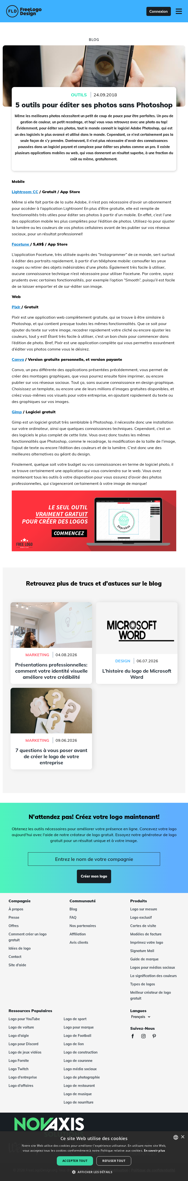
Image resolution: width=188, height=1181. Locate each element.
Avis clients (79, 942)
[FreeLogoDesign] (41, 11)
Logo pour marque (79, 1027)
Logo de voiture (21, 1027)
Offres (14, 926)
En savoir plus (154, 1150)
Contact (15, 957)
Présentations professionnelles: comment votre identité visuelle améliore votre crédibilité (51, 611)
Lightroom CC (25, 191)
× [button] (182, 1137)
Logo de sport (75, 1019)
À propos (16, 909)
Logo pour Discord (23, 1044)
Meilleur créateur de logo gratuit (150, 995)
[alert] (94, 1156)
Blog (73, 909)
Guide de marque (144, 959)
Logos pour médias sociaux (152, 967)
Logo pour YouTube (24, 1019)
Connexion (158, 11)
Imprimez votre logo (146, 942)
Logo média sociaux (80, 1069)
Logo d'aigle (19, 1035)
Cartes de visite (143, 926)
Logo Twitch (18, 1069)
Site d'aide (17, 965)
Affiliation (78, 934)
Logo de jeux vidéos (25, 1052)
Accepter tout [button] (74, 1161)
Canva (18, 359)
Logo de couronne (78, 1060)
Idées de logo (20, 948)
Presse (14, 917)
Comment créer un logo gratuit (28, 937)
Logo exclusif (141, 917)
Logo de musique (78, 1094)
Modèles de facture (146, 934)
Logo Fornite (19, 1060)
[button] (94, 1172)
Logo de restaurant (79, 1085)
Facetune (21, 244)
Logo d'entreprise (23, 1077)
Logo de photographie (82, 1077)
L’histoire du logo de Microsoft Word (137, 605)
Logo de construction (80, 1052)
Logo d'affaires (21, 1085)
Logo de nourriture (79, 1102)
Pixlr (17, 306)
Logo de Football (77, 1035)
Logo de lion (74, 1044)
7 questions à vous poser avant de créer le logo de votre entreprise (51, 693)
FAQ (73, 917)
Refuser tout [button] (113, 1161)
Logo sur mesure (143, 909)
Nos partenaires (83, 926)
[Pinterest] (157, 1037)
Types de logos (142, 984)
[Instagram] (146, 1037)
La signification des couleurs (153, 976)
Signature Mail (142, 951)
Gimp (17, 411)
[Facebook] (135, 1037)
